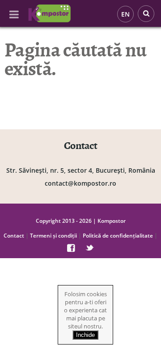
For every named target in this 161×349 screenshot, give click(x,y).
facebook (71, 248)
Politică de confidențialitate (118, 235)
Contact (14, 235)
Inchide (85, 335)
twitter (89, 248)
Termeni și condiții (53, 235)
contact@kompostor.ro (80, 183)
